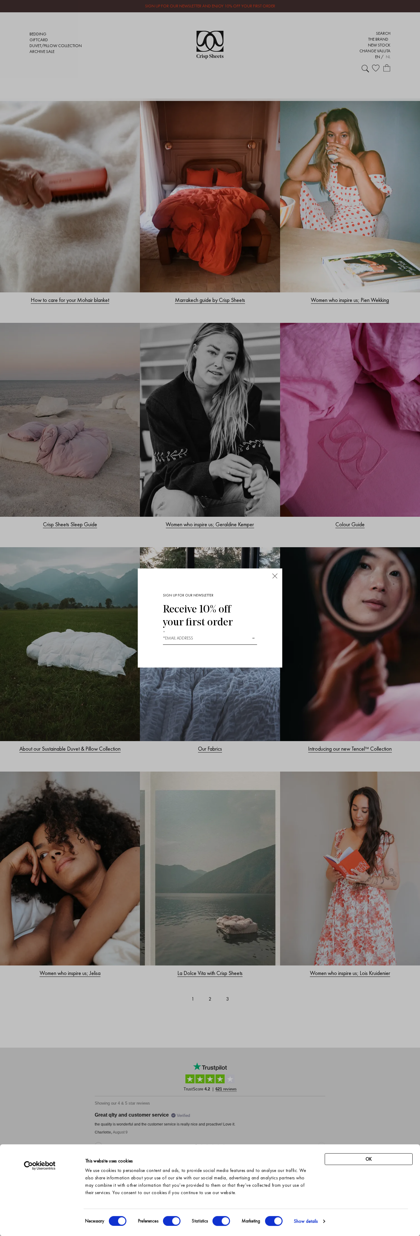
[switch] (171, 1221)
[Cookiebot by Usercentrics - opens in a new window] (40, 1165)
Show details (306, 1221)
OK (369, 1159)
